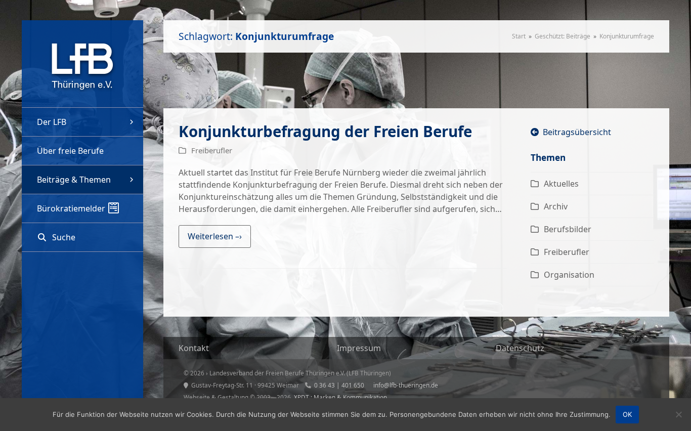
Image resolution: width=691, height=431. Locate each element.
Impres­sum (359, 348)
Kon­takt (194, 348)
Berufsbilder (567, 229)
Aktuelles (561, 183)
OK (627, 414)
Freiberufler (211, 150)
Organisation (569, 274)
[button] (82, 237)
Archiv (556, 206)
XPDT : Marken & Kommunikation (340, 397)
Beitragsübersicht (575, 132)
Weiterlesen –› (215, 236)
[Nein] (678, 414)
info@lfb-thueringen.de (405, 385)
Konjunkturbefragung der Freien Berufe (325, 131)
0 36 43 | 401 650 (339, 385)
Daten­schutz (520, 348)
